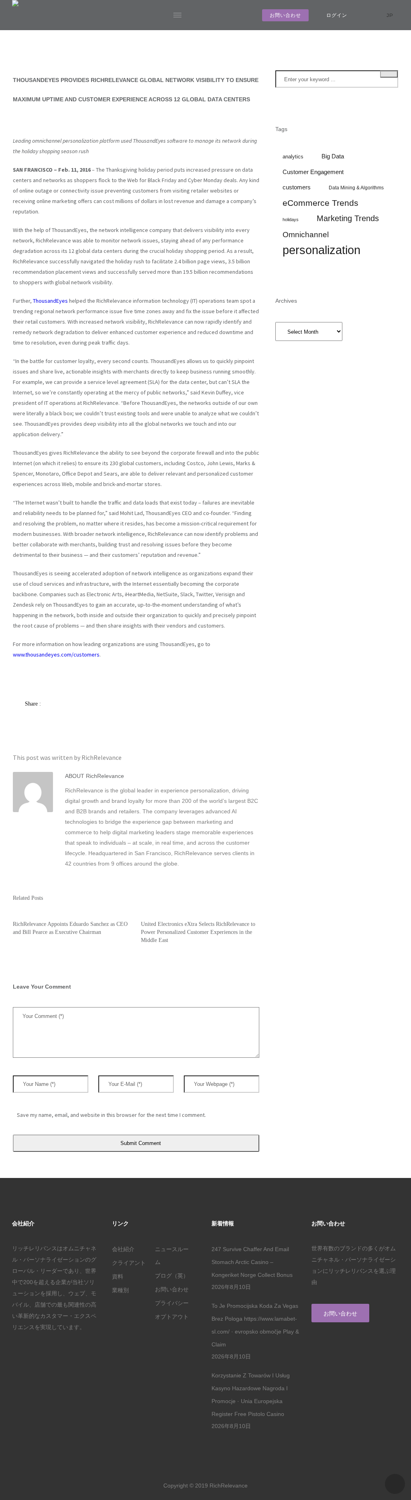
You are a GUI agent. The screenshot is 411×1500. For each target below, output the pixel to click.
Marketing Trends (348, 218)
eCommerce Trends (320, 203)
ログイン (336, 15)
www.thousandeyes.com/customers (56, 654)
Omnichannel (306, 234)
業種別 (120, 1290)
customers (297, 187)
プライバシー (172, 1303)
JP (391, 15)
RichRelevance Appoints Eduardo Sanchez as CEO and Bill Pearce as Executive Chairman (70, 928)
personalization (321, 250)
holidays (291, 219)
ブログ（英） (172, 1275)
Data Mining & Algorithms (356, 187)
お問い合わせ (285, 15)
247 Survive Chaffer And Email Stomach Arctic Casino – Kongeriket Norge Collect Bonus (252, 1262)
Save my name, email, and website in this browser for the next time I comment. (111, 1114)
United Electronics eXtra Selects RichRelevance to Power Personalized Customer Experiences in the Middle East (198, 932)
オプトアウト (172, 1316)
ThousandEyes (50, 300)
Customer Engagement (313, 172)
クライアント (129, 1263)
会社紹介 (123, 1249)
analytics (293, 157)
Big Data (332, 156)
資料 (117, 1276)
